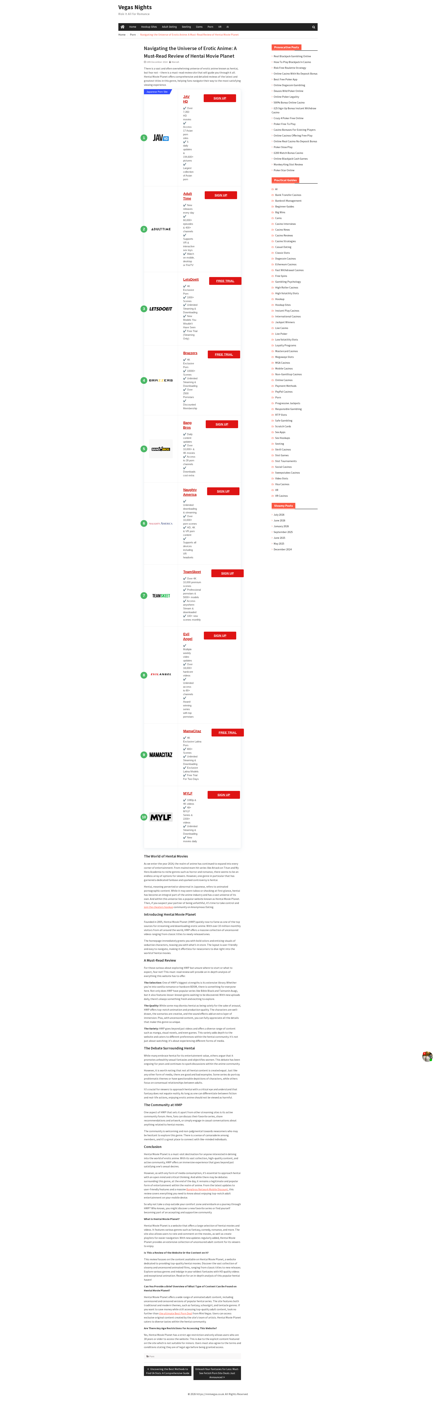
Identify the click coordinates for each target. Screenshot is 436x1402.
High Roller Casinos (286, 287)
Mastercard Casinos (286, 351)
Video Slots (281, 478)
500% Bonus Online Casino (289, 102)
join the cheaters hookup (158, 907)
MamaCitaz (192, 731)
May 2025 (279, 543)
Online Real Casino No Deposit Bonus (295, 141)
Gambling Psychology (288, 281)
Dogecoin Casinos (285, 258)
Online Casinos (284, 380)
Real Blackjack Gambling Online (292, 56)
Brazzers (190, 353)
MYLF (187, 793)
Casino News (282, 229)
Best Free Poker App (285, 79)
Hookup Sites (149, 27)
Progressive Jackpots (287, 403)
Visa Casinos (282, 484)
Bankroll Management (288, 200)
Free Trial (225, 281)
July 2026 (279, 514)
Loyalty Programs (285, 345)
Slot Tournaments (286, 461)
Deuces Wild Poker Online (288, 91)
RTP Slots (281, 414)
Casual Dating (283, 247)
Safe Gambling (283, 420)
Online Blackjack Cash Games (291, 158)
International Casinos (288, 316)
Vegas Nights (135, 7)
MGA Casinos (282, 362)
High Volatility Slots (287, 293)
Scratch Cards (283, 426)
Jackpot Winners (285, 322)
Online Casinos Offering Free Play (293, 135)
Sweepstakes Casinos (287, 472)
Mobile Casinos (284, 368)
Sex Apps (280, 432)
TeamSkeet (192, 572)
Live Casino (281, 328)
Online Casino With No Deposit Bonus (295, 73)
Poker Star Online (284, 170)
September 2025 (283, 532)
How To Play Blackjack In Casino (292, 62)
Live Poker (281, 333)
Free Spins (281, 276)
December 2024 (283, 549)
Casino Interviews (285, 223)
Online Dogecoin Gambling (289, 85)
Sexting (186, 27)
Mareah (175, 61)
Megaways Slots (284, 357)
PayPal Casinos (284, 391)
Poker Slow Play (283, 147)
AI (228, 27)
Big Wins (280, 212)
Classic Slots (282, 252)
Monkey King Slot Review (288, 164)
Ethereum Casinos (286, 264)
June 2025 (279, 537)
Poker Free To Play (284, 124)
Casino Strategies (285, 241)
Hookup (279, 299)
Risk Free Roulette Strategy (290, 67)
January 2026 (281, 526)
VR (219, 27)
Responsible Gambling (288, 409)
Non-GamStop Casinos (288, 374)
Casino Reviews (284, 235)
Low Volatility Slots (286, 339)
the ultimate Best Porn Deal (175, 1313)
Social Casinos (283, 466)
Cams (199, 27)
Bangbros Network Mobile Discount (207, 1189)
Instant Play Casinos (287, 310)
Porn (210, 27)
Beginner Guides (284, 206)
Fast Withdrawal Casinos (289, 270)
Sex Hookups (282, 438)
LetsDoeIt (191, 279)
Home (132, 27)
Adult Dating (169, 27)
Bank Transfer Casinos (288, 195)
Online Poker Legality (286, 96)
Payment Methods (286, 385)
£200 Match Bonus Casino (288, 153)
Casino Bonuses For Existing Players (295, 129)
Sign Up (220, 98)
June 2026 (279, 520)
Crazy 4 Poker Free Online (288, 118)
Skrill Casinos (283, 449)
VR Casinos (281, 495)
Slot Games (282, 455)
